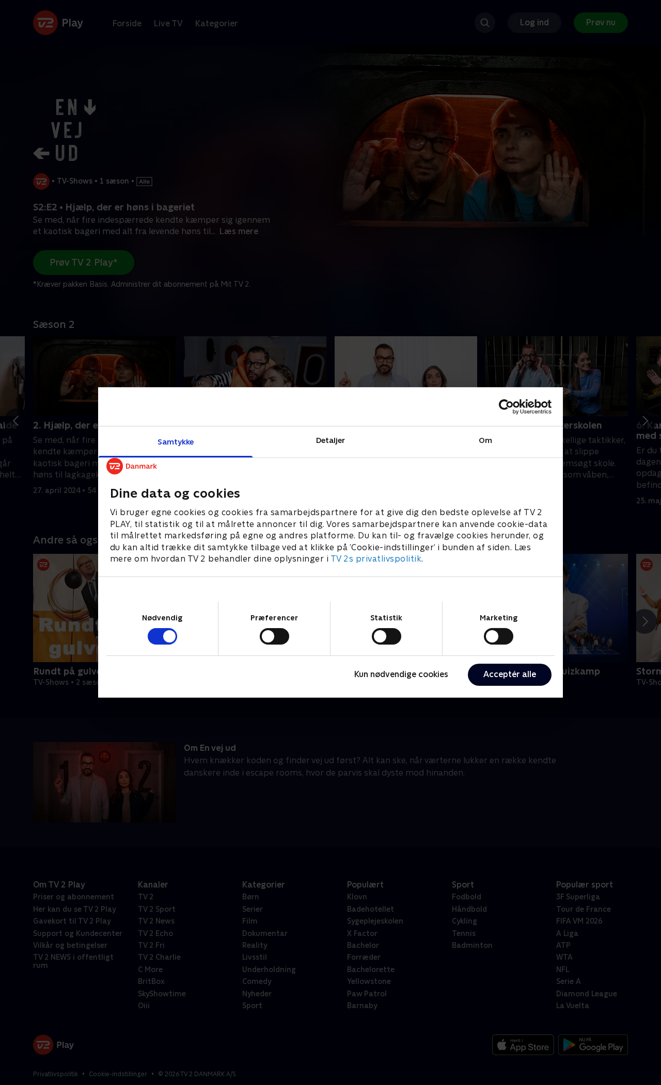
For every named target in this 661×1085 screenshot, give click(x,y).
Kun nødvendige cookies (401, 674)
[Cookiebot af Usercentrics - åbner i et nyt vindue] (506, 406)
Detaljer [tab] (330, 440)
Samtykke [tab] (176, 441)
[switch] (274, 636)
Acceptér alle (509, 674)
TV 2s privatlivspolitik (376, 559)
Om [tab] (485, 440)
